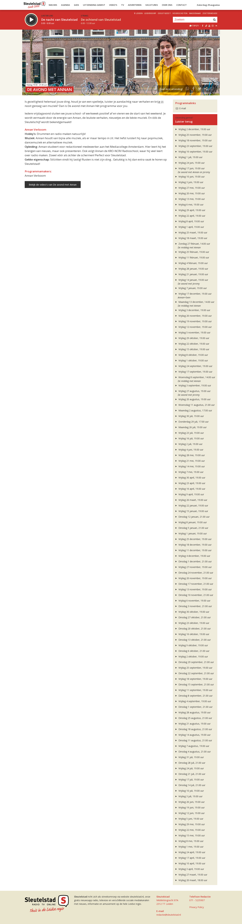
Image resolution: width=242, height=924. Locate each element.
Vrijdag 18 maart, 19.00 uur (192, 238)
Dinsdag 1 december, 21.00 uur (195, 561)
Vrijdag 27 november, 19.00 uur (195, 567)
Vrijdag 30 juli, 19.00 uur (191, 416)
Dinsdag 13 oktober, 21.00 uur (194, 639)
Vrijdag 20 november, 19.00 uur (195, 578)
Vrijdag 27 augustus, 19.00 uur (194, 391)
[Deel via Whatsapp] (187, 89)
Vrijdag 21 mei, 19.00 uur (191, 460)
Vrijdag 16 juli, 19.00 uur (191, 438)
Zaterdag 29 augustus (208, 4)
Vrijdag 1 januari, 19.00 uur (192, 533)
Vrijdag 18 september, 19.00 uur (195, 678)
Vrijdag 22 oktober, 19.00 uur (193, 343)
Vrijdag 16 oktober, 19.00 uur (193, 634)
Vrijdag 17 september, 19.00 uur (195, 371)
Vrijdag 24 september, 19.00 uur (195, 366)
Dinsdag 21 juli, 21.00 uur (191, 773)
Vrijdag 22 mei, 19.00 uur (191, 829)
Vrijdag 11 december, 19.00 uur (195, 550)
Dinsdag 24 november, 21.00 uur (195, 572)
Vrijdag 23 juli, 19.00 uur (191, 432)
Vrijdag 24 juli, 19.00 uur (191, 768)
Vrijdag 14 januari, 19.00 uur (193, 279)
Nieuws (53, 4)
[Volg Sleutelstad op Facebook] (202, 25)
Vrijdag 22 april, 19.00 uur (191, 215)
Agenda (65, 4)
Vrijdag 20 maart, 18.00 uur (192, 880)
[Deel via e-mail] (212, 89)
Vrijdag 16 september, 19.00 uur (195, 151)
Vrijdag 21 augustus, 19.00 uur (194, 723)
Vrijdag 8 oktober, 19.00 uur (193, 354)
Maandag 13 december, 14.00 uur (196, 301)
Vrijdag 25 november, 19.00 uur (195, 134)
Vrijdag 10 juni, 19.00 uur (191, 176)
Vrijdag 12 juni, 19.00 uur (191, 813)
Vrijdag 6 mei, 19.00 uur (190, 204)
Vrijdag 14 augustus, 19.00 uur (194, 734)
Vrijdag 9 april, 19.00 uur (191, 494)
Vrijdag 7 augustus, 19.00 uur (193, 746)
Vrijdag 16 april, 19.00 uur (191, 488)
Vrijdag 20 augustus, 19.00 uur (194, 399)
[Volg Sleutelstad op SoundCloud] (216, 25)
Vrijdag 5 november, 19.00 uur (194, 332)
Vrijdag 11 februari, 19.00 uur (193, 257)
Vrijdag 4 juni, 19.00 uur (190, 449)
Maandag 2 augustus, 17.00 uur (195, 410)
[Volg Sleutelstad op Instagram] (212, 25)
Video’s (113, 4)
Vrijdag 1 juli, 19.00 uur (190, 157)
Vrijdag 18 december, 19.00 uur (195, 544)
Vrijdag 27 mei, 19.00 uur (191, 187)
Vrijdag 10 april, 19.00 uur (191, 863)
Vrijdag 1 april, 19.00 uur (191, 226)
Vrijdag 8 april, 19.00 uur (191, 221)
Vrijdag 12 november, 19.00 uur (195, 326)
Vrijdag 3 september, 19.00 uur (194, 385)
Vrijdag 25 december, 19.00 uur (195, 539)
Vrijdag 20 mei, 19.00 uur (191, 193)
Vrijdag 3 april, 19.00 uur (191, 869)
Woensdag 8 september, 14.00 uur (196, 377)
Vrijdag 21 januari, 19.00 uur (193, 274)
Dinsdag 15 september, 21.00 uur (196, 684)
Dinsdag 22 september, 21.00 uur (196, 673)
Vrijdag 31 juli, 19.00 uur (191, 757)
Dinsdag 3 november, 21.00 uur (195, 606)
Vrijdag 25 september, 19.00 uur (195, 667)
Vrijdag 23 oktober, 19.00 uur (193, 622)
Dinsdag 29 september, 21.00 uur (196, 662)
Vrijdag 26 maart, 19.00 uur (192, 499)
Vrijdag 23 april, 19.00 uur (191, 483)
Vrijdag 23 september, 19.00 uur (195, 146)
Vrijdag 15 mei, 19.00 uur (191, 835)
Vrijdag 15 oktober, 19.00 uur (193, 349)
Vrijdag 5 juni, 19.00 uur (190, 818)
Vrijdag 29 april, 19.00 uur (191, 210)
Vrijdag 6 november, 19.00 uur (194, 600)
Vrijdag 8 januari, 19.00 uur (192, 522)
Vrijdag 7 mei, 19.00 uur (190, 472)
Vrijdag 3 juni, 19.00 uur (190, 182)
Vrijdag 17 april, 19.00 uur (191, 857)
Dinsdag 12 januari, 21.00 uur (194, 516)
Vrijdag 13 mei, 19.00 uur (191, 198)
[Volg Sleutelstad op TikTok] (206, 25)
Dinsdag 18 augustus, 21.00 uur (195, 729)
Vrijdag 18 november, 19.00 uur (195, 140)
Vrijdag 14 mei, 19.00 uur (191, 466)
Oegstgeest (164, 13)
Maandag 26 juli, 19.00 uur (192, 427)
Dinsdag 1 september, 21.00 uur (195, 706)
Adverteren (134, 4)
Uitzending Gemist (94, 4)
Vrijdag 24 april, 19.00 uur (191, 852)
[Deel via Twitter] (199, 89)
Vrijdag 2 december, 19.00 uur (194, 129)
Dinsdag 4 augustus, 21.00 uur (194, 751)
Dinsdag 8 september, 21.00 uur (195, 695)
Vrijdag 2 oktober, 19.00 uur (193, 656)
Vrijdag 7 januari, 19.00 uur (192, 288)
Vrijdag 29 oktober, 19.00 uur (193, 338)
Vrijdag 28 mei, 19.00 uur (191, 455)
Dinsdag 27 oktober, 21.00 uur (194, 617)
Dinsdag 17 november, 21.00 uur (195, 583)
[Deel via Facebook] (193, 89)
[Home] (34, 4)
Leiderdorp (150, 13)
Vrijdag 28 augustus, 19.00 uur (194, 712)
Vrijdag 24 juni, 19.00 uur (191, 162)
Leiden (139, 13)
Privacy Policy (196, 907)
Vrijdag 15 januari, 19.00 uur (193, 511)
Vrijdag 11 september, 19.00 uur (195, 690)
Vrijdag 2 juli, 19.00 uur (190, 444)
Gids (76, 4)
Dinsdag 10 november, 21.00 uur (195, 595)
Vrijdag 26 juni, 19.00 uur (191, 801)
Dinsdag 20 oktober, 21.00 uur (194, 628)
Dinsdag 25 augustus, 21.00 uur (195, 718)
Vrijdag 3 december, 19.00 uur (194, 310)
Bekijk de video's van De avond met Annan (53, 184)
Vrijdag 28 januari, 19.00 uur (193, 268)
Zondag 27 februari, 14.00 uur (194, 243)
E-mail (182, 108)
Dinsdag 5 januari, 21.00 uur (193, 527)
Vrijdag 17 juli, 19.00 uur (191, 779)
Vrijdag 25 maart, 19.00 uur (192, 232)
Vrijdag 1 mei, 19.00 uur (190, 846)
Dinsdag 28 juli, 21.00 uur (191, 762)
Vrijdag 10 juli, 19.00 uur (191, 790)
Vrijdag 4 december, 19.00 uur (194, 555)
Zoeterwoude (209, 13)
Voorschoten (180, 13)
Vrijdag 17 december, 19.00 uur (195, 293)
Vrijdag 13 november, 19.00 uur (195, 589)
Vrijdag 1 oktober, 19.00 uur (193, 360)
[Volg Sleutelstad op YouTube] (209, 25)
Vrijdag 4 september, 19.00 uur (194, 701)
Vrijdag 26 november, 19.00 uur (195, 315)
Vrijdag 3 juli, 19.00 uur (190, 796)
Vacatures (151, 4)
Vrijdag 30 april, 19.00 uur (191, 477)
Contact (181, 4)
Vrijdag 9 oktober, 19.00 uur (193, 645)
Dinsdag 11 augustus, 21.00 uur (195, 740)
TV (122, 4)
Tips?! (195, 25)
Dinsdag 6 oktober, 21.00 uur (193, 650)
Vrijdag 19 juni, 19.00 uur (191, 807)
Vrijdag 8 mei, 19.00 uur (190, 841)
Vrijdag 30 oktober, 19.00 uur (193, 611)
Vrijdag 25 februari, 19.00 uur (193, 251)
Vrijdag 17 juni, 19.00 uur (191, 168)
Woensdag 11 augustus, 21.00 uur (196, 404)
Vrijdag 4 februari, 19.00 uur (193, 263)
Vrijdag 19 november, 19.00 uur (195, 321)
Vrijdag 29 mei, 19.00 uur (191, 824)
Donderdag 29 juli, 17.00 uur (193, 421)
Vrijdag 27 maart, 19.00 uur (192, 874)
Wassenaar (195, 13)
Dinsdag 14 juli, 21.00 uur (191, 785)
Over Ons (167, 4)
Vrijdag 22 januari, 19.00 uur (193, 505)
